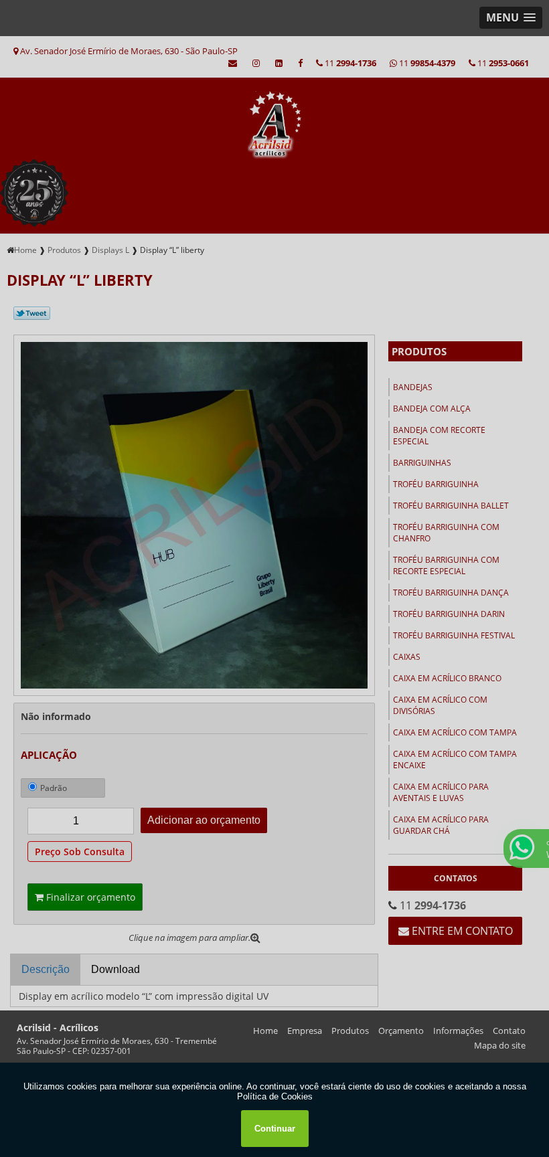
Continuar (274, 1129)
